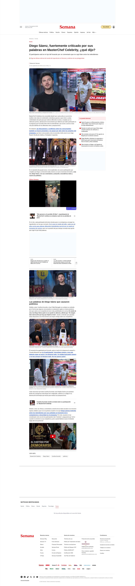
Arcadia (42, 547)
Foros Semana (55, 541)
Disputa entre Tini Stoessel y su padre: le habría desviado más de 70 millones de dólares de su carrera (40, 262)
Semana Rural (55, 547)
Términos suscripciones (70, 544)
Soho (41, 550)
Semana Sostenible (56, 555)
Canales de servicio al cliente (107, 544)
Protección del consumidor (88, 538)
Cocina (53, 550)
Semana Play (43, 538)
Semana (31, 38)
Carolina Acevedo (56, 456)
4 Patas (42, 555)
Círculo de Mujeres (56, 553)
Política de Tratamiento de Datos (72, 541)
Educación (54, 538)
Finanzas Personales (57, 544)
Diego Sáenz (46, 456)
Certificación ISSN (68, 553)
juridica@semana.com (87, 548)
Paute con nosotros (105, 550)
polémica (65, 456)
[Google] (21, 577)
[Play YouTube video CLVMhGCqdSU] (53, 436)
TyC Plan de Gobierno (69, 555)
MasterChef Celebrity (35, 456)
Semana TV (43, 541)
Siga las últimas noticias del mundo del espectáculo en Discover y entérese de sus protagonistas (57, 58)
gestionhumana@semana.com (89, 554)
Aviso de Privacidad (26, 580)
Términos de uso (68, 538)
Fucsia (41, 553)
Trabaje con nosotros (105, 547)
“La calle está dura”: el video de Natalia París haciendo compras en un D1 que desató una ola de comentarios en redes (62, 262)
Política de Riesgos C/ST (70, 547)
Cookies (102, 553)
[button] (52, 436)
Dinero (41, 544)
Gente (36, 38)
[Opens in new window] (25, 577)
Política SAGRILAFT (69, 550)
